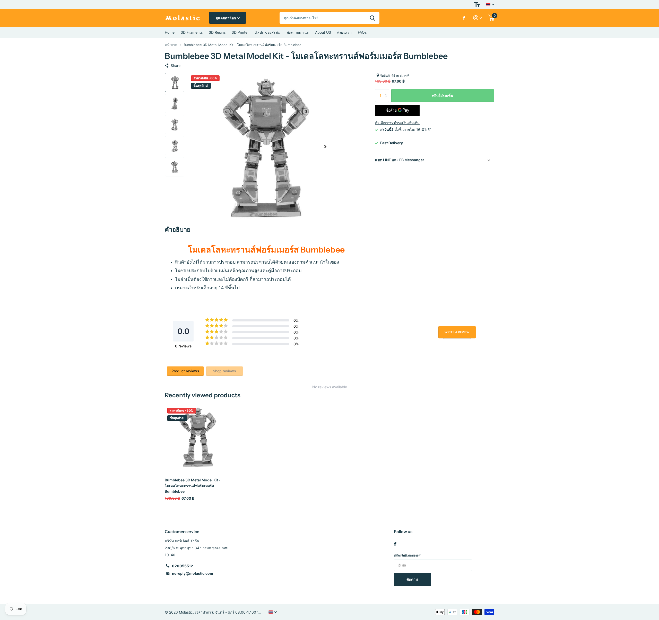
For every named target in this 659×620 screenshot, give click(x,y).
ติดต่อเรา (344, 32)
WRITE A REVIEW (457, 332)
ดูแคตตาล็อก (226, 18)
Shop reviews (224, 371)
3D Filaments (192, 32)
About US (323, 32)
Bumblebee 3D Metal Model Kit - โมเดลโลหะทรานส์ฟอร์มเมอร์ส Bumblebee (193, 485)
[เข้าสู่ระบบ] (477, 18)
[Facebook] (395, 544)
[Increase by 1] (387, 91)
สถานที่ (404, 75)
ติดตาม (412, 579)
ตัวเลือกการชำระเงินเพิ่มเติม (397, 123)
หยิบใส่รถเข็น (442, 95)
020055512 (182, 566)
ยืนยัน (372, 18)
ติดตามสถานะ (298, 32)
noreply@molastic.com (192, 573)
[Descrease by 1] (387, 100)
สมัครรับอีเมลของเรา (407, 555)
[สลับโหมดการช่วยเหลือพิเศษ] (477, 4)
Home (170, 32)
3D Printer (240, 32)
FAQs (362, 32)
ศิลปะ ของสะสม (267, 32)
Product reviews (185, 371)
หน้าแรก (171, 45)
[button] (325, 146)
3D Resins (217, 32)
